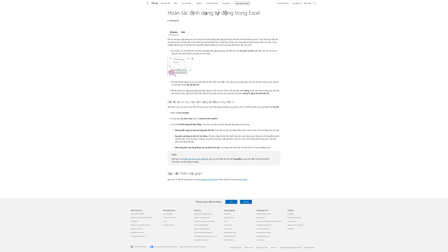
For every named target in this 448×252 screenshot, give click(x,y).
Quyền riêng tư (249, 247)
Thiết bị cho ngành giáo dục (202, 217)
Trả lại (165, 221)
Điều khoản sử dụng (262, 247)
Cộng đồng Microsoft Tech (264, 225)
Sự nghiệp (290, 214)
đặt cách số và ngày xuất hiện (196, 159)
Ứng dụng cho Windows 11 (138, 236)
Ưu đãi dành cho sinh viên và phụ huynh (205, 236)
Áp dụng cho (174, 20)
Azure (225, 221)
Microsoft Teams (228, 240)
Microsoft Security (229, 217)
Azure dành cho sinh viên (201, 240)
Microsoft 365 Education (201, 225)
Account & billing (212, 3)
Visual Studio (260, 240)
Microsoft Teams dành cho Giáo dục (204, 221)
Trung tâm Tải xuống (169, 217)
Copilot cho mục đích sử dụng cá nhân (141, 217)
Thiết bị (198, 3)
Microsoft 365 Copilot (230, 236)
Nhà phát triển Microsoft (264, 214)
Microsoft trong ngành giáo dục (203, 214)
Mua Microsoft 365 (242, 3)
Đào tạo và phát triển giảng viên (203, 232)
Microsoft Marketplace (263, 229)
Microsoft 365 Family (136, 229)
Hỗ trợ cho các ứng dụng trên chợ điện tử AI (269, 221)
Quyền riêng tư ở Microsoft (295, 225)
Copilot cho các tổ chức (137, 214)
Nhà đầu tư (291, 229)
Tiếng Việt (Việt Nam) (140, 246)
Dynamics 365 (228, 225)
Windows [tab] (174, 32)
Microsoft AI (227, 214)
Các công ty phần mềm (263, 236)
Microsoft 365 (165, 3)
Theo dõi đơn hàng (168, 225)
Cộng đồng (242, 179)
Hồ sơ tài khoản (167, 214)
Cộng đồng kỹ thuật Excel (208, 179)
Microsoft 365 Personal (137, 232)
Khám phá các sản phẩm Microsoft (140, 225)
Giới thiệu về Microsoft (294, 217)
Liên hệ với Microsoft (235, 247)
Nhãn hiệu (274, 247)
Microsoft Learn (261, 217)
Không (246, 202)
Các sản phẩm (186, 3)
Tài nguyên (225, 3)
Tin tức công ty (292, 221)
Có (231, 202)
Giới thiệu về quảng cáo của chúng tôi (290, 247)
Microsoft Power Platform (264, 232)
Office (176, 3)
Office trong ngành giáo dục (202, 229)
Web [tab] (183, 32)
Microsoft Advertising (230, 232)
